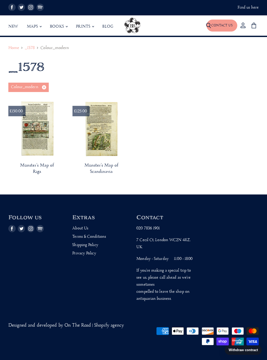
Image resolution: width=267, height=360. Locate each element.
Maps (33, 26)
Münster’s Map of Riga (37, 168)
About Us (80, 228)
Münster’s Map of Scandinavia (101, 168)
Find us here (248, 7)
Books (57, 26)
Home (13, 48)
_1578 (30, 48)
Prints (83, 26)
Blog (107, 26)
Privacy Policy (84, 253)
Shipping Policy (85, 245)
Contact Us (222, 25)
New (13, 26)
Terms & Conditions (89, 236)
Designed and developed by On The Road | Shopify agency (66, 325)
